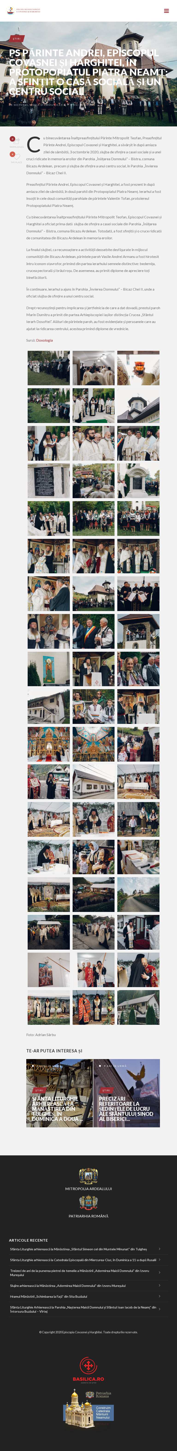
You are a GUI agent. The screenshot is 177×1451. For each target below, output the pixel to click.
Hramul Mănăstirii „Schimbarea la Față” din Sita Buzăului (48, 1296)
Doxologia (44, 340)
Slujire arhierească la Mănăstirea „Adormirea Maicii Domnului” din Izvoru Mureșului (68, 1286)
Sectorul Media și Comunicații (39, 104)
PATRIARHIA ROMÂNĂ (89, 1216)
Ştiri (17, 38)
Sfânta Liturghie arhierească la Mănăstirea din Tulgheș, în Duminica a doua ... (57, 1109)
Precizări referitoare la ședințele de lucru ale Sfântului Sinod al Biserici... (126, 1109)
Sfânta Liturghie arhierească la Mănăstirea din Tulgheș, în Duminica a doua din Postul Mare (59, 1093)
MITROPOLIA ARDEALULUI (88, 1188)
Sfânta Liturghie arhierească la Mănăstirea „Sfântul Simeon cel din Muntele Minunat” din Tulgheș (78, 1249)
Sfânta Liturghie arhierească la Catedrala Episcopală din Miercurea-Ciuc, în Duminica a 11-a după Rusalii (83, 1260)
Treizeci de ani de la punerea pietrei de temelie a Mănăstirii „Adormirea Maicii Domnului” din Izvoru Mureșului (79, 1273)
